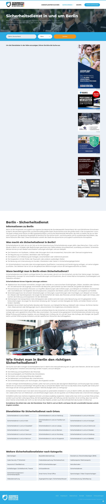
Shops (78, 5)
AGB (57, 496)
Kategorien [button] (67, 5)
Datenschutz (73, 496)
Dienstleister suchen (50, 5)
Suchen (65, 36)
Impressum (64, 496)
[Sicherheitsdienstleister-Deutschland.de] (15, 4)
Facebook (89, 496)
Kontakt (81, 496)
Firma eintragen (92, 5)
